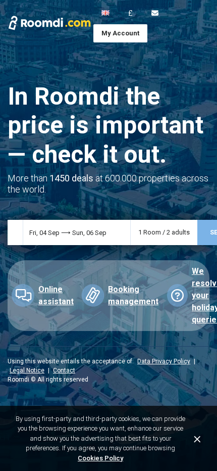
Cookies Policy (100, 458)
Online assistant (56, 295)
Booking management (133, 295)
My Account (120, 33)
